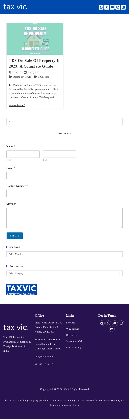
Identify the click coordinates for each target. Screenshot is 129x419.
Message (11, 203)
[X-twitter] (106, 7)
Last (45, 160)
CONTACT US (64, 133)
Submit (14, 236)
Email (10, 168)
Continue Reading (17, 105)
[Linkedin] (123, 7)
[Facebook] (101, 7)
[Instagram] (117, 7)
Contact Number (17, 186)
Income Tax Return (22, 77)
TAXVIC (16, 72)
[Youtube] (112, 7)
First (8, 160)
